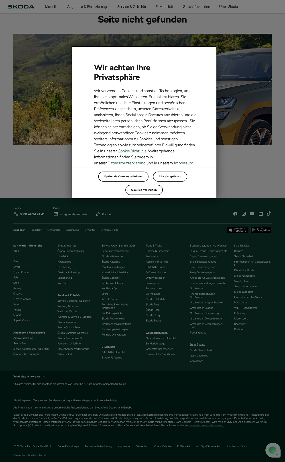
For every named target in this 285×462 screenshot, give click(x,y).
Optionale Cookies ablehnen (123, 176)
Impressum (183, 163)
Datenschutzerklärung (127, 163)
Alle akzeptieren (170, 176)
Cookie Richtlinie (132, 151)
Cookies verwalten (144, 189)
